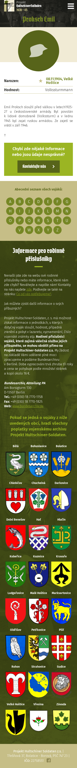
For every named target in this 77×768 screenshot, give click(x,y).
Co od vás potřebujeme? (33, 294)
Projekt (28, 6)
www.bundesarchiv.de (28, 406)
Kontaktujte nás (34, 167)
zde (29, 289)
